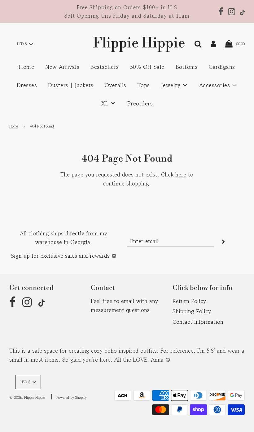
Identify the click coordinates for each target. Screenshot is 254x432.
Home (26, 67)
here (180, 174)
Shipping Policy (192, 311)
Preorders (140, 103)
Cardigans (222, 67)
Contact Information (198, 322)
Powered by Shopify (71, 397)
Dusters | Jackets (71, 85)
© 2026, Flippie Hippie (27, 397)
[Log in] (213, 43)
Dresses (27, 85)
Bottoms (187, 67)
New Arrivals (62, 67)
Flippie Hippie (127, 43)
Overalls (115, 85)
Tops (144, 85)
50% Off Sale (147, 67)
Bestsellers (104, 67)
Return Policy (189, 301)
